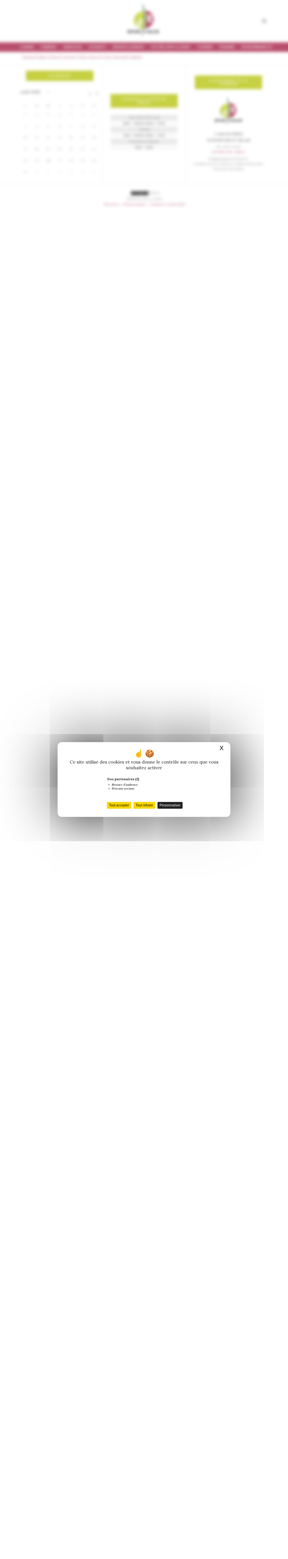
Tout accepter (119, 805)
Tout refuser (144, 805)
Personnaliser (170, 805)
